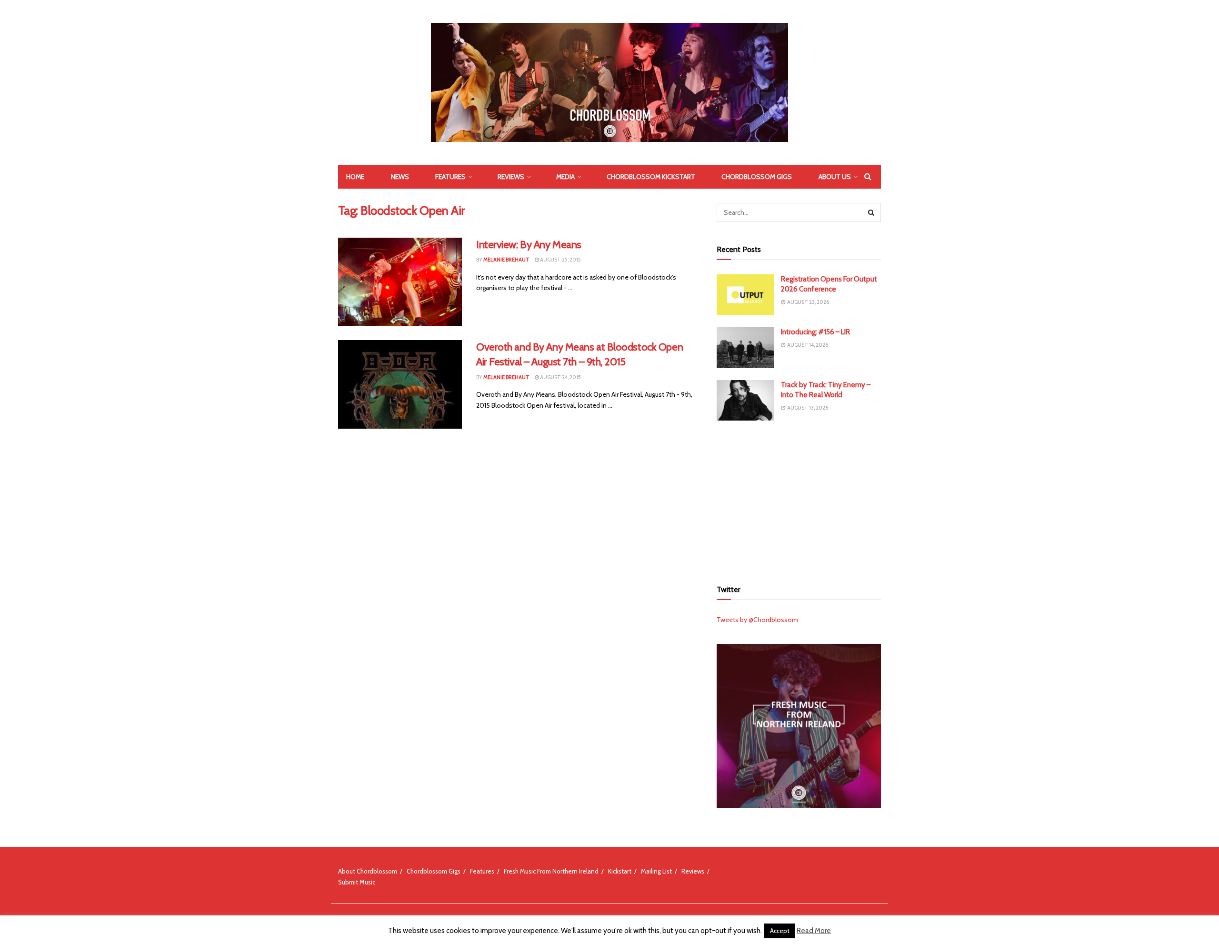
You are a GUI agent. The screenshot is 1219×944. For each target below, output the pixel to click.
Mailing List (656, 871)
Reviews (511, 176)
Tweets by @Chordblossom (757, 619)
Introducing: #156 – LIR (815, 332)
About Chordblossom (367, 871)
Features (450, 176)
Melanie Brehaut (506, 259)
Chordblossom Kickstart (651, 176)
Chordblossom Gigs (756, 176)
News (400, 176)
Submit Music (356, 882)
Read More (814, 930)
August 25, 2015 (560, 259)
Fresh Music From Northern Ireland (551, 871)
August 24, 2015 (560, 377)
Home (355, 176)
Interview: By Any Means (528, 244)
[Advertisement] (799, 499)
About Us (835, 176)
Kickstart (619, 871)
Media (565, 176)
